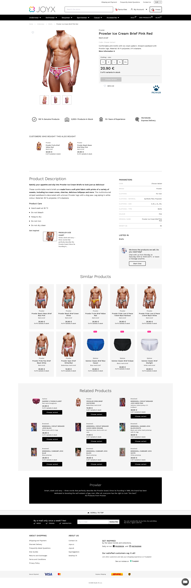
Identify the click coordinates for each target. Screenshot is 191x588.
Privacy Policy (34, 563)
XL (120, 62)
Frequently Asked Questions (130, 2)
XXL (125, 62)
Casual (97, 18)
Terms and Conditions (37, 559)
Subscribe (114, 522)
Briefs (50, 24)
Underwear (34, 18)
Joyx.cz (71, 544)
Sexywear (66, 18)
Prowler (102, 30)
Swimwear (50, 18)
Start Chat (137, 263)
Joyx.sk (71, 548)
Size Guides (33, 552)
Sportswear (82, 18)
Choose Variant (111, 79)
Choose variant (52, 412)
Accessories (112, 18)
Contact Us (147, 2)
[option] (48, 148)
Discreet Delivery (35, 544)
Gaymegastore (74, 552)
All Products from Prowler (95, 496)
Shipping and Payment (109, 2)
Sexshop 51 (73, 555)
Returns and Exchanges (38, 555)
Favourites (121, 9)
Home (31, 24)
